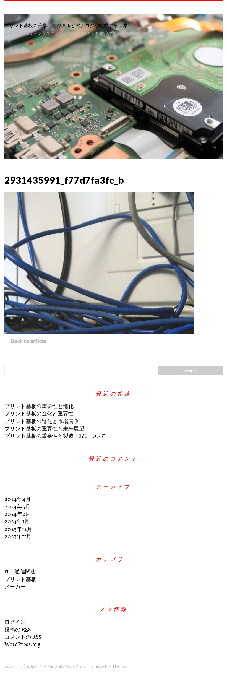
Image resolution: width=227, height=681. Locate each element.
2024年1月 (17, 522)
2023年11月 (17, 537)
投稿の (17, 630)
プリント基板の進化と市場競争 (41, 421)
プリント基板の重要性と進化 (39, 406)
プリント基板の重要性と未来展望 (44, 429)
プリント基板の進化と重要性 (39, 414)
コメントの (23, 637)
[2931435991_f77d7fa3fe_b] (113, 263)
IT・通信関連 (20, 572)
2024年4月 (17, 499)
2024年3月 (17, 507)
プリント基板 (20, 580)
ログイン (15, 622)
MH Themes (116, 666)
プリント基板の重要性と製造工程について (55, 436)
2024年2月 (17, 514)
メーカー (15, 587)
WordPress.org (22, 645)
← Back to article (25, 341)
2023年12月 (18, 529)
